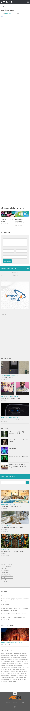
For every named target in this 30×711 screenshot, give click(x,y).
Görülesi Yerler (14, 642)
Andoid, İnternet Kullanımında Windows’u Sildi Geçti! (20, 221)
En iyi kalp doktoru (5, 570)
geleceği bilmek (18, 663)
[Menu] (28, 2)
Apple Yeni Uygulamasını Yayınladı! (10, 398)
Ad (4, 248)
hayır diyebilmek (25, 663)
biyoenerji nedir (10, 657)
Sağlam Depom (5, 580)
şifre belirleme (13, 681)
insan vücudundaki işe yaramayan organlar (15, 669)
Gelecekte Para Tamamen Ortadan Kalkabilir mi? (15, 614)
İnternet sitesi (6, 254)
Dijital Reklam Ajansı (6, 566)
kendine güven (7, 673)
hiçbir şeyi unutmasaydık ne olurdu (16, 665)
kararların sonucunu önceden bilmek (17, 671)
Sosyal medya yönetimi (7, 578)
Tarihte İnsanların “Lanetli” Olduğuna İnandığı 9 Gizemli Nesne (13, 552)
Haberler (3, 375)
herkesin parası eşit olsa (5, 665)
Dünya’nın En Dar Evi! (7, 377)
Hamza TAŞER (4, 572)
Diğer (11, 504)
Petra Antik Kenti (6, 644)
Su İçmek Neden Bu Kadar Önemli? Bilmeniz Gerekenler (12, 528)
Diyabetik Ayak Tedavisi (7, 576)
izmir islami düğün (5, 574)
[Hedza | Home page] (9, 2)
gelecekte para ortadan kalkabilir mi (9, 663)
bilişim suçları (21, 655)
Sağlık (6, 525)
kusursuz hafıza (17, 673)
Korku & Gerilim (5, 549)
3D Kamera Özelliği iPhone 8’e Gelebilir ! (12, 420)
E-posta (18, 248)
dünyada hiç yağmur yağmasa (16, 659)
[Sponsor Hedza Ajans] (28, 268)
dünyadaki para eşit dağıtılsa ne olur (11, 661)
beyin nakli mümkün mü (14, 655)
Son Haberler (14, 375)
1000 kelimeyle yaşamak (18, 653)
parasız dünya (24, 675)
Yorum (5, 237)
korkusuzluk (12, 673)
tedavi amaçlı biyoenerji (15, 677)
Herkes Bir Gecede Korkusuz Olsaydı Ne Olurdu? (19, 441)
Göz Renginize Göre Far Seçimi (7, 220)
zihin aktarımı (24, 679)
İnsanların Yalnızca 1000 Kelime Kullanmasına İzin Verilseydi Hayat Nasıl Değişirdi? (17, 466)
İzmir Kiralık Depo (5, 582)
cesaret (25, 657)
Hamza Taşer (8, 13)
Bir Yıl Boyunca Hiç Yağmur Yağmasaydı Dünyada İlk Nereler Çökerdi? (18, 432)
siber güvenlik (8, 677)
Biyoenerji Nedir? (13, 448)
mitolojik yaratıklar (13, 675)
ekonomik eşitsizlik (21, 661)
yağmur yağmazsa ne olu (9, 679)
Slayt (8, 375)
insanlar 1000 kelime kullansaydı (16, 667)
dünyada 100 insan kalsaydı (6, 659)
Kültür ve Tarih (5, 504)
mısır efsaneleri (19, 675)
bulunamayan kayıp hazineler (18, 657)
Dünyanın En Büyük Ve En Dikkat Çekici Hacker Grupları (18, 457)
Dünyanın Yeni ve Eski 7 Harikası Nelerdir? (11, 506)
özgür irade (3, 681)
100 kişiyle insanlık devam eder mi (7, 653)
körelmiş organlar (24, 673)
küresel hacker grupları (5, 675)
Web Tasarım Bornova (6, 564)
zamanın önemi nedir (18, 679)
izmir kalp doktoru (5, 568)
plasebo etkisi (3, 677)
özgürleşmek (8, 681)
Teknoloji (15, 396)
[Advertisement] (15, 110)
